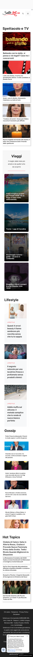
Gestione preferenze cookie (25, 655)
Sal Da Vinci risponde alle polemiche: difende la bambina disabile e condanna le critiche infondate (16, 568)
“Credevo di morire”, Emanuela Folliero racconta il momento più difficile (16, 120)
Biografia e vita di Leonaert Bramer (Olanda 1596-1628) (16, 286)
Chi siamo (7, 612)
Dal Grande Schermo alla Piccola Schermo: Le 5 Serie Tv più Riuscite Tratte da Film (14, 597)
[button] (23, 13)
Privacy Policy (23, 612)
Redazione (14, 612)
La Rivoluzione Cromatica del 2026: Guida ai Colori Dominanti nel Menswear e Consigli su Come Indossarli (16, 560)
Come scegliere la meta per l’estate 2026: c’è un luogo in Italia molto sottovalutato (15, 196)
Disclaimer (16, 614)
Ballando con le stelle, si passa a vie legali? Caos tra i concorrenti (16, 55)
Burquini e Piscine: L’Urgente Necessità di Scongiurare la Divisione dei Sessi (16, 576)
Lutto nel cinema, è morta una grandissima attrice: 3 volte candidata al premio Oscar (16, 77)
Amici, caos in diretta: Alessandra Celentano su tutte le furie (14, 99)
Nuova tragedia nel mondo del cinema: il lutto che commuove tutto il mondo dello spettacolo (16, 141)
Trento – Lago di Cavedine (16, 229)
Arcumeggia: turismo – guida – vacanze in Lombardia (14, 256)
